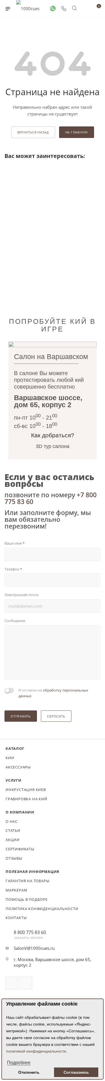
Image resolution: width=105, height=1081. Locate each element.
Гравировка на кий (26, 798)
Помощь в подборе (27, 899)
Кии (10, 757)
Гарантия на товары (27, 880)
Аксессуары (18, 767)
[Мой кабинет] (84, 9)
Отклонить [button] (28, 1072)
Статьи (13, 830)
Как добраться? (52, 435)
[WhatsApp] (53, 8)
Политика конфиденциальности (42, 908)
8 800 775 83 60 (30, 932)
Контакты (16, 917)
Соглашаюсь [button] (76, 1072)
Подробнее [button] (19, 1062)
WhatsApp (26, 983)
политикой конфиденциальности (36, 1051)
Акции (13, 839)
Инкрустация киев (26, 789)
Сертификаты (20, 849)
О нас (12, 821)
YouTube (12, 983)
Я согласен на (53, 693)
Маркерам (16, 890)
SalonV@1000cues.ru (34, 948)
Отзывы (14, 858)
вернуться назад (33, 132)
